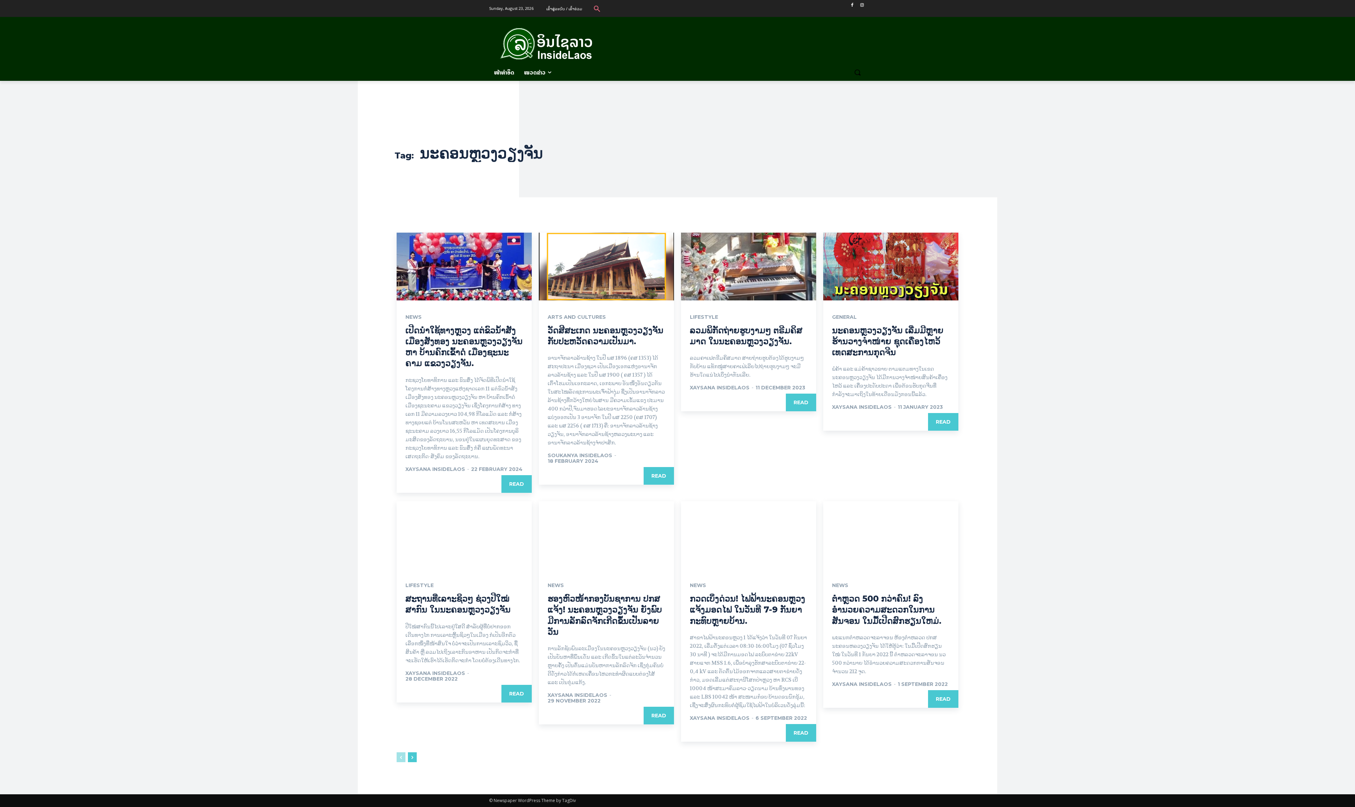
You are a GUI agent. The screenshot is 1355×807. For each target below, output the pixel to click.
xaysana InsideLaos (435, 469)
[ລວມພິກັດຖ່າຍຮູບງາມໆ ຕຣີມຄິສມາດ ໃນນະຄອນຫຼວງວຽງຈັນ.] (748, 266)
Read (516, 484)
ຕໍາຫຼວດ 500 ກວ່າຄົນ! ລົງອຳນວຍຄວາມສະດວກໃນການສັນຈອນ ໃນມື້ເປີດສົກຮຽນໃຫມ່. (886, 609)
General (844, 317)
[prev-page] (401, 757)
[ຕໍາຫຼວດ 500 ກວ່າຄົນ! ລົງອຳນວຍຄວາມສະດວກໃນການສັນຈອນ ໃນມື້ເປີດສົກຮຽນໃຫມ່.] (890, 535)
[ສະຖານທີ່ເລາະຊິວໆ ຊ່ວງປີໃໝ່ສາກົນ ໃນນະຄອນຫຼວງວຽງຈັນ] (464, 535)
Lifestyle (704, 317)
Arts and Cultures (577, 317)
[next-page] (412, 757)
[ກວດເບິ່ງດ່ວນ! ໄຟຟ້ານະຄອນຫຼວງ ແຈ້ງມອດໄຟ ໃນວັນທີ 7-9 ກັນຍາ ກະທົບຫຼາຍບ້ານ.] (748, 535)
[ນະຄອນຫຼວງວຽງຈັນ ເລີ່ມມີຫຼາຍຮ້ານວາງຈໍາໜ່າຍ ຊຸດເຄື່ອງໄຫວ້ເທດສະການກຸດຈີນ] (890, 266)
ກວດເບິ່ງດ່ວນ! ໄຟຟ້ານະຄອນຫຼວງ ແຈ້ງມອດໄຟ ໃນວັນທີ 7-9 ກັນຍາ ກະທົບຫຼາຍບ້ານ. (747, 609)
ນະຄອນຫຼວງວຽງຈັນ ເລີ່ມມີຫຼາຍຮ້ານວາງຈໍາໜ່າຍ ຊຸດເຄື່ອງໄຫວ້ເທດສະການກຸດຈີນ (888, 341)
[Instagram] (862, 5)
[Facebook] (852, 5)
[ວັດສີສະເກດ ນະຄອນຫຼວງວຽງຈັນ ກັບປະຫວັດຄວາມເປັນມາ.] (606, 266)
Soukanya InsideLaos (580, 455)
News (413, 317)
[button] (597, 8)
